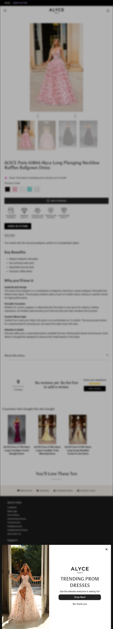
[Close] (106, 549)
